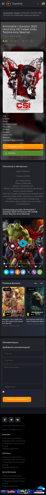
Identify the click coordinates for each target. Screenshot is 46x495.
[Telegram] (23, 272)
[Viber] (34, 272)
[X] (28, 272)
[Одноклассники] (17, 272)
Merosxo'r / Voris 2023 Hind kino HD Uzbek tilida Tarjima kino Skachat (12, 321)
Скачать (11, 153)
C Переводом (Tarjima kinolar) (13, 443)
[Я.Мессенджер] (6, 272)
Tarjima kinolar (15, 36)
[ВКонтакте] (11, 272)
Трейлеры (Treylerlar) (10, 448)
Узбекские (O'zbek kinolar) (12, 438)
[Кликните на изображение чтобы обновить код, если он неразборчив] (23, 393)
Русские (5, 446)
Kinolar (5, 36)
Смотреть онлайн (16, 146)
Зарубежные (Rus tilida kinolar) (13, 441)
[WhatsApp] (39, 272)
